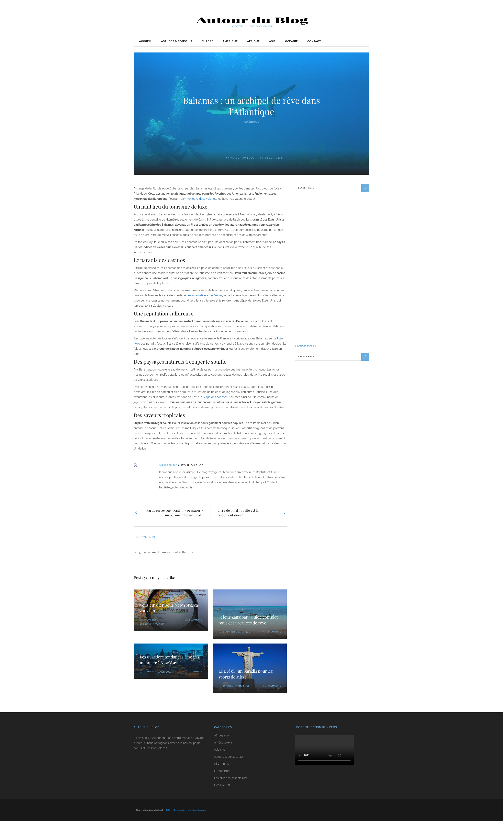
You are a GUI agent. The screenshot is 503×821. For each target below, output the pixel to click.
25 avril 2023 (334, 304)
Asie (216, 749)
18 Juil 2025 (150, 620)
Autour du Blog (242, 158)
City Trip (158, 624)
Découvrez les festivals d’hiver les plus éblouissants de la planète (346, 320)
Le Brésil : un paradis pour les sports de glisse (245, 673)
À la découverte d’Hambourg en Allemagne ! (344, 207)
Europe (218, 770)
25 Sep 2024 (150, 672)
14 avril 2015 (334, 249)
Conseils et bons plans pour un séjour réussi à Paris (344, 262)
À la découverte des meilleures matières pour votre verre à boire (342, 293)
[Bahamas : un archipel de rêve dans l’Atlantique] (144, 470)
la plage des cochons (214, 397)
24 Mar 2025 (229, 632)
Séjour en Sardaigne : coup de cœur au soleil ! (345, 235)
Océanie (219, 785)
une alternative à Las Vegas (204, 295)
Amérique (251, 121)
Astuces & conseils (226, 756)
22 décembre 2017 (336, 276)
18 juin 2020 (273, 158)
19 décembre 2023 (336, 331)
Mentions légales (197, 810)
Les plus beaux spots (227, 778)
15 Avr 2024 (229, 686)
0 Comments (195, 620)
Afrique (218, 735)
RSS (168, 810)
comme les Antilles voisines (198, 198)
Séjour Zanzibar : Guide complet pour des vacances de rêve (248, 619)
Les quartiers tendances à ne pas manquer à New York (169, 659)
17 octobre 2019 (336, 221)
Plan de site (179, 810)
